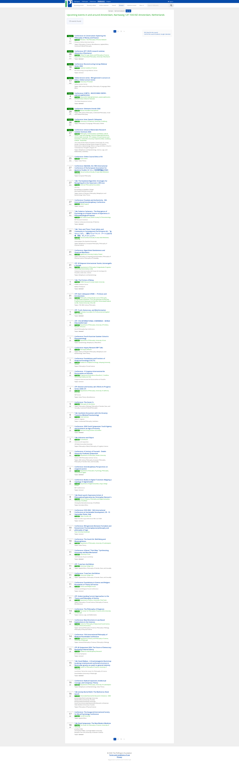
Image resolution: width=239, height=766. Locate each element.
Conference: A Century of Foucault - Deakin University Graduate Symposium (90, 452)
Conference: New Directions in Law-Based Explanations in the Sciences (90, 621)
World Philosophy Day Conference (85, 329)
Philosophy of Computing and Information (90, 256)
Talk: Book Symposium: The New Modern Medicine (93, 723)
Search (114, 5)
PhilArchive (93, 1)
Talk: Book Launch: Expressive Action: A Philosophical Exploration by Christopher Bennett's (93, 496)
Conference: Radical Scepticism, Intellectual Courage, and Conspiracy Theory (90, 682)
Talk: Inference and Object (84, 438)
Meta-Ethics (98, 342)
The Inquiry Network (86, 349)
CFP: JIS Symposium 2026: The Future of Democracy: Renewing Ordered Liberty (93, 648)
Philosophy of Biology (85, 406)
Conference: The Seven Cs (84, 402)
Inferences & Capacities (82, 442)
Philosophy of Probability (91, 258)
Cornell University (85, 716)
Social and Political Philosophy (83, 46)
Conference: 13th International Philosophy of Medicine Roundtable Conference (91, 636)
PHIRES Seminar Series (81, 284)
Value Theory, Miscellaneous (87, 397)
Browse (121, 5)
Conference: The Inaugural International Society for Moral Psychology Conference (92, 713)
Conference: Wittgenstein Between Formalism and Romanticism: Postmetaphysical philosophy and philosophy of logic (93, 528)
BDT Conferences (80, 488)
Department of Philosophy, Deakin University (93, 455)
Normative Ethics (83, 505)
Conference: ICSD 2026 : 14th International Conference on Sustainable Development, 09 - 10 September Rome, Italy (92, 512)
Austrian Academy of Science (88, 68)
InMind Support (84, 204)
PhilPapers (77, 1)
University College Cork (86, 566)
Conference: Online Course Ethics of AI (89, 157)
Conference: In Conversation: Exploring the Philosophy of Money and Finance (90, 37)
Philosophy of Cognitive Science (99, 446)
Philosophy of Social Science (87, 366)
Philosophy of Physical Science (83, 629)
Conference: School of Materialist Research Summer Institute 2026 (90, 131)
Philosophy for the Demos (87, 404)
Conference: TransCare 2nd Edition (87, 573)
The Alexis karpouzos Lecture (83, 101)
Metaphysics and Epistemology (87, 150)
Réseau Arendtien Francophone (89, 110)
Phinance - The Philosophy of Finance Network (93, 39)
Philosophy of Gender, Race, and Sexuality (87, 461)
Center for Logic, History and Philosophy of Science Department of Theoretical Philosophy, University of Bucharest (92, 56)
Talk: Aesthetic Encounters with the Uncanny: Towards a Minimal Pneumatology (91, 414)
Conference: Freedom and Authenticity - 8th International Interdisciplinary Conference (91, 201)
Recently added (91, 5)
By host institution (120, 11)
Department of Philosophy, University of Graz (93, 340)
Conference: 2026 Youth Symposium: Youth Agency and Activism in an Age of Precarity (93, 427)
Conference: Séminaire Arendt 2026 (87, 109)
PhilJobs (108, 1)
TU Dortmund (84, 439)
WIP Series (78, 395)
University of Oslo (85, 554)
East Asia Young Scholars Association (90, 430)
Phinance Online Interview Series (84, 42)
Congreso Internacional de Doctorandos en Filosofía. (90, 379)
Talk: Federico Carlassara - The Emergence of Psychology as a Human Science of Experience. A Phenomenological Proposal (92, 213)
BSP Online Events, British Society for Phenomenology (95, 217)
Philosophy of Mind (98, 123)
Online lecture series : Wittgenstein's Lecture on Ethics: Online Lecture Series (92, 79)
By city (128, 11)
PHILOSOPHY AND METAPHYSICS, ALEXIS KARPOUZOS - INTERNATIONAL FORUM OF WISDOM (93, 98)
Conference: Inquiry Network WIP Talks (89, 348)
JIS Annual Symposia (80, 654)
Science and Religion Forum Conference (86, 589)
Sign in (171, 1)
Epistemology (82, 342)
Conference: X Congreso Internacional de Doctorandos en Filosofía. (90, 372)
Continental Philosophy (99, 112)
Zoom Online (83, 158)
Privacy (119, 757)
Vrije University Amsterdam (82, 532)
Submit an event (131, 5)
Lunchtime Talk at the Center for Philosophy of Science (91, 671)
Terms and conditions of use (119, 755)
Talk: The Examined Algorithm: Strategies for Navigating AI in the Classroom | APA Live (91, 182)
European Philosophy (85, 176)
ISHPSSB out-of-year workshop (84, 557)
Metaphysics (82, 243)
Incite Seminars (84, 417)
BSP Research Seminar (81, 220)
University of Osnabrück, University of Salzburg (93, 121)
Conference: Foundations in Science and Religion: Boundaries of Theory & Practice (92, 583)
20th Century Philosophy (86, 86)
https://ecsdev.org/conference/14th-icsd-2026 (88, 518)
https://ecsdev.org (85, 516)
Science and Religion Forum (88, 586)
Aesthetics (85, 151)
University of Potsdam (86, 82)
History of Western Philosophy (87, 193)
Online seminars (104, 5)
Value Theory (82, 161)
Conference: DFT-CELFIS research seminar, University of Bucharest (90, 52)
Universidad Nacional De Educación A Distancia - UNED (95, 696)
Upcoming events (79, 5)
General (81, 73)
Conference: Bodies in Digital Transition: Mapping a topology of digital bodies (93, 481)
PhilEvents (101, 1)
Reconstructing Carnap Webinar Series (86, 70)
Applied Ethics (104, 44)
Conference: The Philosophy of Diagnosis (89, 609)
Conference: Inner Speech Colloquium (88, 119)
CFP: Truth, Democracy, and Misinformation (90, 310)
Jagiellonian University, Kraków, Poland (91, 254)
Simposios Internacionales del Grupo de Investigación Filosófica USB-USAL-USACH (91, 272)
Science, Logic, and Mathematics (88, 615)
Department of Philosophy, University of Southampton (95, 543)
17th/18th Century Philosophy (87, 305)
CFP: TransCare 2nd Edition (84, 564)
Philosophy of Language (100, 86)
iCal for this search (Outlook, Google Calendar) (157, 34)
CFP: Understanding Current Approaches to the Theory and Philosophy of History (92, 597)
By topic (111, 11)
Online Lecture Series (81, 84)
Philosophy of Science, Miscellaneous (89, 44)
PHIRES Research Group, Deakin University (92, 282)
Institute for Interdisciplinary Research (91, 651)
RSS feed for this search (151, 32)
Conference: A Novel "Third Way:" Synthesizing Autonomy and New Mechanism (92, 551)
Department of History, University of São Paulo (93, 600)
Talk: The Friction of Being (84, 280)
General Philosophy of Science (87, 628)
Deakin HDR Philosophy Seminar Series (86, 458)
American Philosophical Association (90, 185)
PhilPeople (85, 1)
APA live (77, 187)
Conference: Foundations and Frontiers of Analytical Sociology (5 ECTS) (90, 359)
